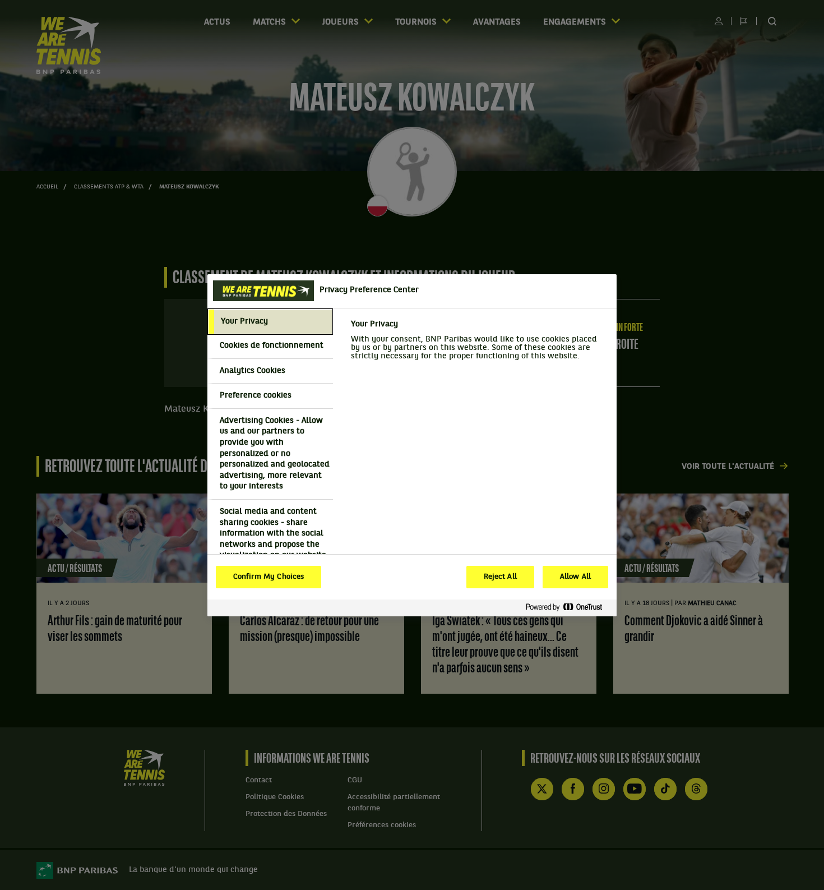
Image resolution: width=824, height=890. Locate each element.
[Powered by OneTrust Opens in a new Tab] (568, 608)
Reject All (500, 577)
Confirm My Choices (268, 577)
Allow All (575, 577)
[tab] (270, 322)
